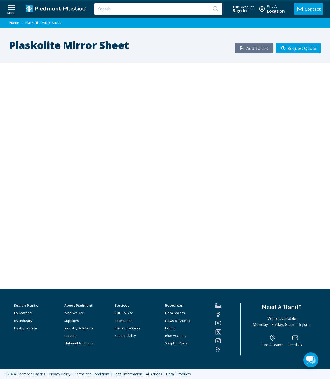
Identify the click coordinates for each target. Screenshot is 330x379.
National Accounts (78, 343)
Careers (70, 335)
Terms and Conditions (92, 374)
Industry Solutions (78, 328)
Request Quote (302, 48)
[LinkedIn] (227, 306)
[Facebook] (227, 314)
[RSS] (227, 349)
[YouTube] (227, 323)
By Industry (23, 320)
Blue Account (175, 335)
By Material (23, 313)
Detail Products (178, 374)
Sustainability (125, 335)
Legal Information (128, 374)
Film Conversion (127, 328)
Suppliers (71, 320)
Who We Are (74, 313)
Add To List (257, 48)
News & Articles (177, 320)
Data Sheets (175, 313)
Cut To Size (124, 313)
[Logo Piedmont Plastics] (56, 9)
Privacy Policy (59, 374)
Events (170, 328)
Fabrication (124, 320)
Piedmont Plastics (30, 374)
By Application (25, 328)
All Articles (154, 374)
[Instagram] (227, 341)
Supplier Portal (176, 343)
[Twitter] (227, 332)
